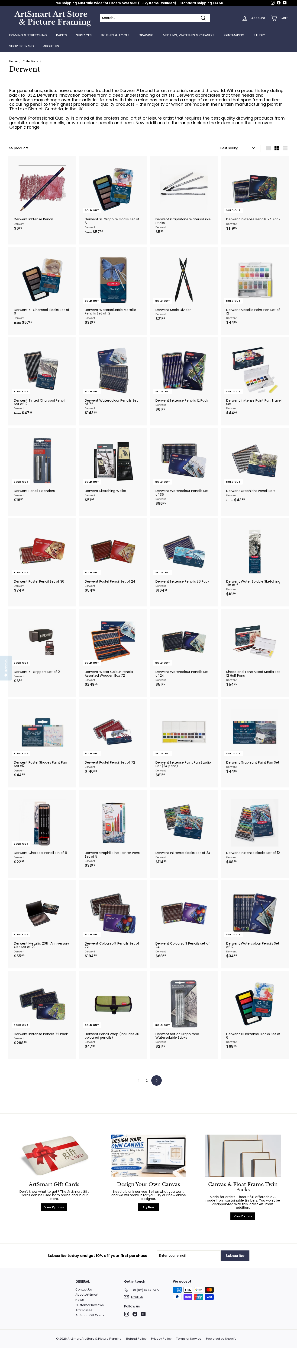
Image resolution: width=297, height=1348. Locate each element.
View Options (54, 1207)
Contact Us (83, 1289)
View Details (243, 1216)
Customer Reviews (89, 1305)
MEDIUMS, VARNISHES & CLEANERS (188, 35)
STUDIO (259, 35)
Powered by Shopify (221, 1339)
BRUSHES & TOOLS (115, 35)
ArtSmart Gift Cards (89, 1315)
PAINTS (61, 35)
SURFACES (84, 35)
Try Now (148, 1207)
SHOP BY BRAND (21, 46)
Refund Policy (136, 1339)
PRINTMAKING (234, 35)
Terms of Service (188, 1339)
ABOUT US (51, 46)
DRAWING (146, 35)
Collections (30, 61)
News (79, 1299)
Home (13, 61)
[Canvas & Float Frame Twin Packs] (243, 1156)
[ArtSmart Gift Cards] (54, 1156)
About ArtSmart (86, 1294)
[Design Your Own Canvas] (149, 1156)
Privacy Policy (161, 1339)
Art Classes (83, 1310)
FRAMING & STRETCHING (28, 35)
